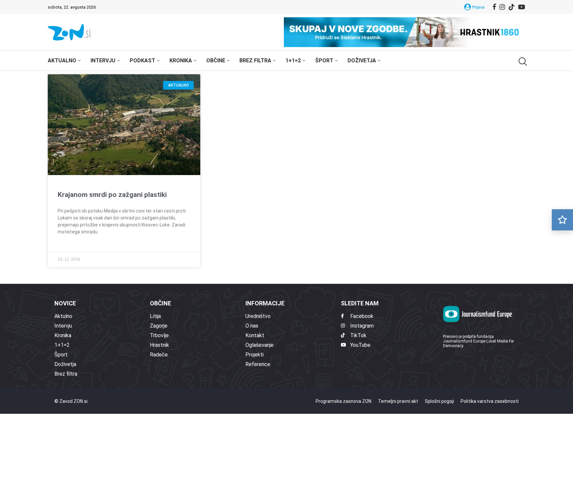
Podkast (142, 60)
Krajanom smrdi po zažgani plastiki (112, 195)
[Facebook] (494, 7)
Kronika (180, 60)
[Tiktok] (511, 7)
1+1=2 (293, 60)
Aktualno (62, 60)
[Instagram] (502, 7)
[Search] (522, 61)
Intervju (103, 60)
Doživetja (362, 60)
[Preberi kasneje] (562, 219)
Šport (324, 60)
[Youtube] (521, 7)
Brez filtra (255, 60)
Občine (215, 60)
